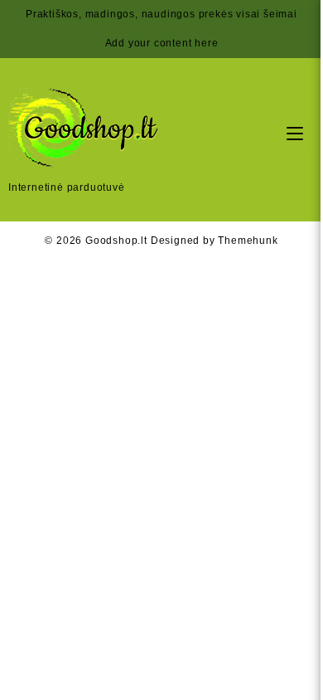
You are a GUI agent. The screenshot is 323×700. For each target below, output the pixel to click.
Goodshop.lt (116, 240)
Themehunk (247, 240)
